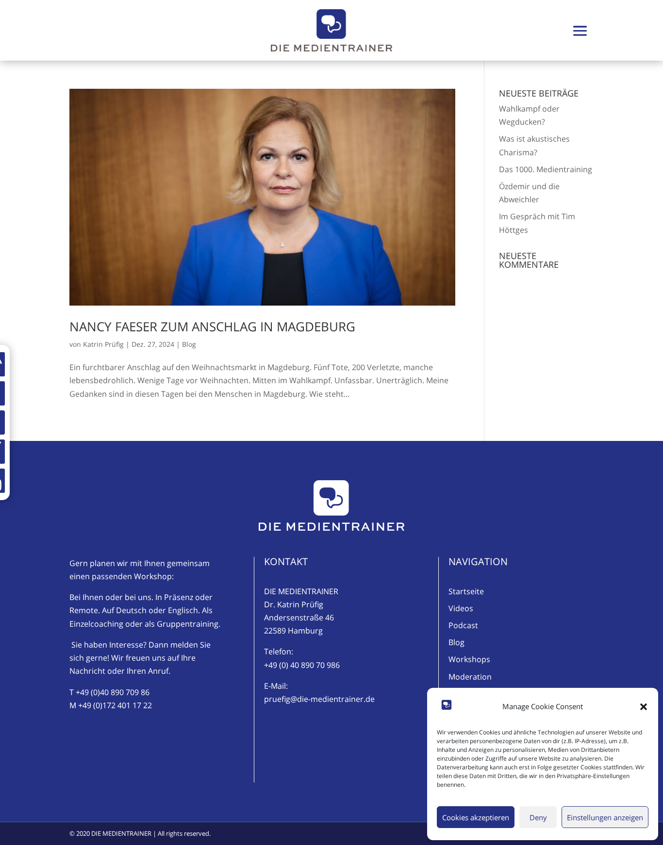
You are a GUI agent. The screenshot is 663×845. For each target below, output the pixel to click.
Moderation (470, 676)
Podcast (463, 625)
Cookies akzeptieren (475, 817)
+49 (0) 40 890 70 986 (302, 665)
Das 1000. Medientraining (545, 169)
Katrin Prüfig (103, 344)
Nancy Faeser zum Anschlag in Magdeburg (212, 326)
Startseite (466, 591)
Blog (189, 344)
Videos (460, 608)
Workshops (469, 659)
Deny (538, 817)
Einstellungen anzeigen (605, 817)
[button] (643, 707)
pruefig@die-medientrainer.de (319, 699)
